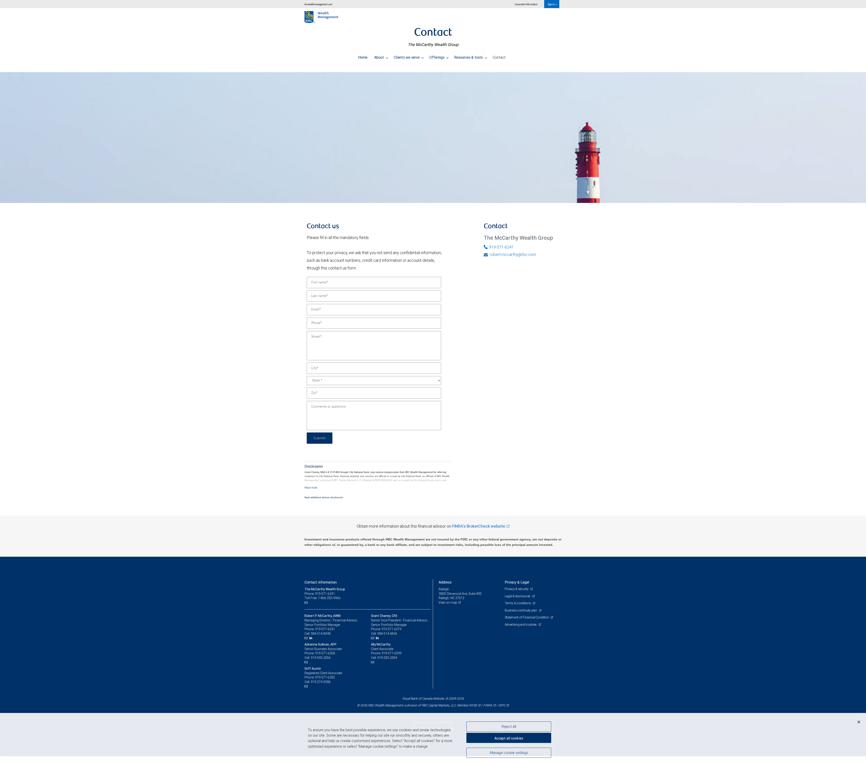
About (379, 57)
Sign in (551, 4)
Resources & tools (469, 57)
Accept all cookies (508, 738)
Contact (499, 57)
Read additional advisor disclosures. (324, 497)
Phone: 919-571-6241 (319, 594)
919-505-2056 (321, 658)
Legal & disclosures (518, 596)
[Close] (859, 722)
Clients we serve (407, 57)
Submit (319, 438)
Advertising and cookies (521, 625)
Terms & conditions (518, 603)
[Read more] (310, 487)
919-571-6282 (325, 677)
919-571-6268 (325, 653)
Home (362, 57)
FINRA (487, 705)
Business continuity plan (521, 610)
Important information (526, 4)
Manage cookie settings (509, 752)
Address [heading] (445, 582)
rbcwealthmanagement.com (318, 4)
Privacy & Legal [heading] (517, 582)
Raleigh (444, 589)
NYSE (473, 705)
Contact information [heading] (320, 582)
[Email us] (306, 602)
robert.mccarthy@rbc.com (512, 254)
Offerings (437, 57)
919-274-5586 (321, 682)
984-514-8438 (321, 634)
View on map (448, 602)
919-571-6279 (391, 629)
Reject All (509, 726)
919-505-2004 (387, 658)
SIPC (502, 705)
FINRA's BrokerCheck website (478, 526)
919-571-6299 (391, 653)
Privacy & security (517, 589)
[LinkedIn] (311, 638)
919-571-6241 (501, 247)
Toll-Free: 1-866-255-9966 (322, 598)
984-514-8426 (387, 634)
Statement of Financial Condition (527, 617)
